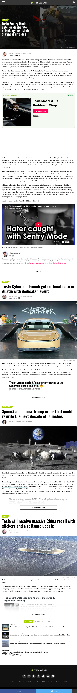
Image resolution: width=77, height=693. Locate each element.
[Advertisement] (38, 143)
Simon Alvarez (13, 55)
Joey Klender (13, 298)
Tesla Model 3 (24, 247)
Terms (56, 682)
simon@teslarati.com (36, 263)
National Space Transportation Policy (15, 486)
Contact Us (30, 682)
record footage (50, 171)
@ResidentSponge (59, 263)
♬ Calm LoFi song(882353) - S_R (12, 655)
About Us (20, 682)
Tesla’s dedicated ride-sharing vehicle (25, 370)
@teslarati (5, 650)
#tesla (40, 652)
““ (47, 71)
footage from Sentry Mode (38, 82)
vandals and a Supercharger (11, 192)
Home (12, 682)
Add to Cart (42, 111)
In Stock (70, 95)
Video (41, 247)
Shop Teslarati (11, 95)
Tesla (16, 247)
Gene (11, 423)
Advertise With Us (44, 682)
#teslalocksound (7, 653)
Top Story (33, 247)
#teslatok (46, 652)
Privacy (64, 682)
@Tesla (35, 382)
